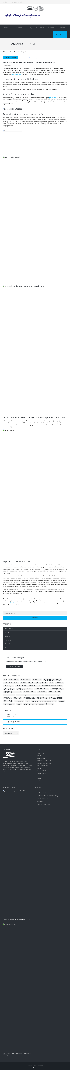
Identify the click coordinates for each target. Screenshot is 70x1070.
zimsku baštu (11, 603)
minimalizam (42, 692)
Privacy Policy (30, 1067)
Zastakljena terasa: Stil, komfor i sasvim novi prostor (29, 62)
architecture (37, 679)
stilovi (35, 701)
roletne (8, 701)
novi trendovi (54, 692)
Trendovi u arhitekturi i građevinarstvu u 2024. (16, 919)
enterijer (9, 689)
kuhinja (26, 692)
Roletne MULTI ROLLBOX (44, 763)
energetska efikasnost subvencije (50, 686)
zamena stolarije (38, 704)
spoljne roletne (19, 701)
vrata (27, 704)
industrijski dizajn (57, 689)
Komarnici (8, 640)
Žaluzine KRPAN (41, 771)
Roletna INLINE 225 (42, 766)
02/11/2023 (7, 65)
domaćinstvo (59, 682)
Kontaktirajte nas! (14, 666)
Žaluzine (7, 636)
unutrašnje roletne (9, 704)
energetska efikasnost (26, 686)
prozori (17, 698)
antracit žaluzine (25, 679)
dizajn (23, 683)
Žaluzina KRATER (41, 773)
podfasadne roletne (9, 695)
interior (8, 692)
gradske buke (52, 97)
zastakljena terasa (17, 74)
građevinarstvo (41, 689)
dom (51, 683)
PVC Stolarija (9, 628)
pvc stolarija (29, 698)
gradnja (20, 689)
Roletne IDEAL (41, 758)
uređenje (19, 704)
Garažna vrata (9, 648)
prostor (8, 698)
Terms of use (39, 1067)
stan (28, 701)
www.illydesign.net (38, 1065)
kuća (33, 692)
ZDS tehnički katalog (13, 715)
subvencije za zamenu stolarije (48, 701)
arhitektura (52, 680)
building (13, 683)
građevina (29, 688)
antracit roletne (13, 679)
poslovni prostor (37, 695)
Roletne (7, 632)
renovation (42, 698)
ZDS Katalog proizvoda (14, 721)
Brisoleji (7, 644)
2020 (5, 679)
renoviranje (55, 698)
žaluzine (50, 704)
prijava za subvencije (53, 695)
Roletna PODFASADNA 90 (44, 760)
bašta (5, 682)
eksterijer (8, 686)
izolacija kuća (17, 692)
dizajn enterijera (37, 683)
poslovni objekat (23, 695)
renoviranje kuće (10, 57)
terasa (61, 701)
